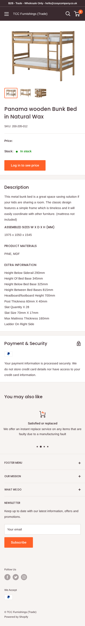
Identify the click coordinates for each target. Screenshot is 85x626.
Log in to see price (25, 165)
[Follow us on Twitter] (16, 577)
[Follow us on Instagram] (24, 577)
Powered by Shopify (16, 616)
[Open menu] (6, 14)
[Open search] (68, 13)
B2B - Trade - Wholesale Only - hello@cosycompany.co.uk (42, 3)
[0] (77, 13)
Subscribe (18, 542)
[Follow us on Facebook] (7, 577)
